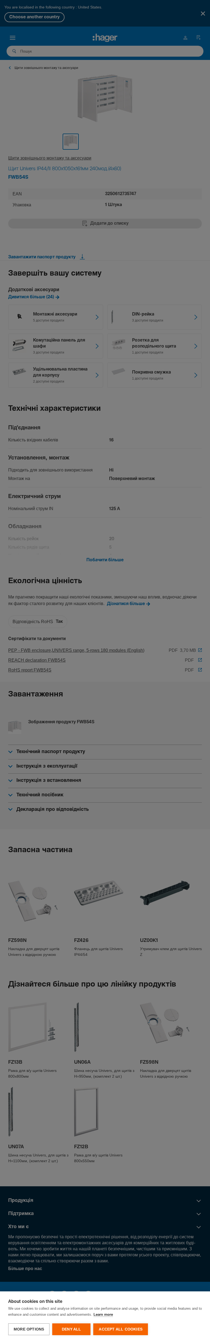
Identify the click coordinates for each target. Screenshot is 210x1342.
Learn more (103, 1315)
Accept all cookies (120, 1329)
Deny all (71, 1329)
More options (29, 1329)
